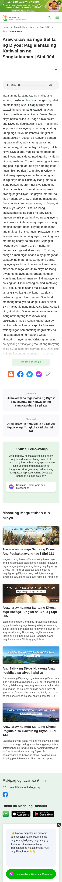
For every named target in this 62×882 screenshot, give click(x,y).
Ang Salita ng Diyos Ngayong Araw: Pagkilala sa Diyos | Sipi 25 (29, 670)
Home (6, 27)
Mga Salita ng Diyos (24, 27)
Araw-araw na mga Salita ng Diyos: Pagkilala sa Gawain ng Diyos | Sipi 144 (29, 731)
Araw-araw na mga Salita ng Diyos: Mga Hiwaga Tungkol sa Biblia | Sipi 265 (30, 612)
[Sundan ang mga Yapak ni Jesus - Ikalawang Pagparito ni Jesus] (17, 18)
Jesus (29, 100)
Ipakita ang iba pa (31, 362)
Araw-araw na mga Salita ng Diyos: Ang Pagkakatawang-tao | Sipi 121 (29, 551)
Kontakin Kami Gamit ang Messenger (34, 874)
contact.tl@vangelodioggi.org (24, 787)
